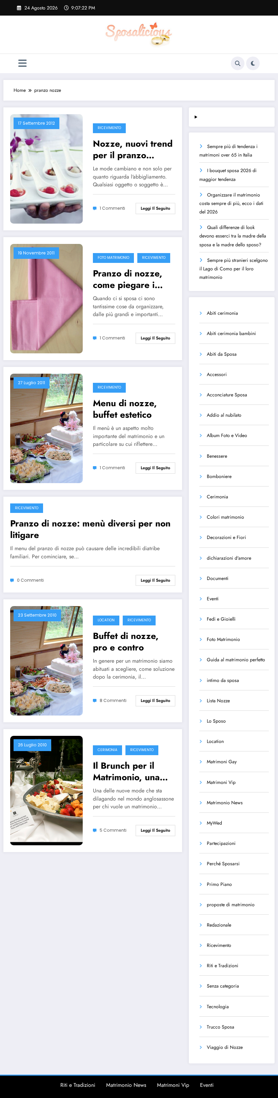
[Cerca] (237, 63)
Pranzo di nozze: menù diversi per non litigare (90, 529)
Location (106, 620)
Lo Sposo (216, 721)
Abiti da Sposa (222, 354)
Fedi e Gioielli (221, 619)
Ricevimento (109, 127)
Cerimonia (107, 749)
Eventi (213, 598)
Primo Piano (219, 884)
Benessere (217, 456)
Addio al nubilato (224, 415)
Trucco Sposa (220, 1026)
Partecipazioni (221, 843)
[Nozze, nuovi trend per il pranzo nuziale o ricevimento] (46, 168)
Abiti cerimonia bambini (231, 333)
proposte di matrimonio (231, 904)
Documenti (218, 578)
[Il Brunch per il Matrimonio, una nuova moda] (46, 790)
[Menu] (22, 63)
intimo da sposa (223, 680)
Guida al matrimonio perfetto (236, 659)
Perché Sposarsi (223, 863)
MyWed (214, 823)
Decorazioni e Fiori (226, 537)
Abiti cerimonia (222, 313)
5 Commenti (113, 830)
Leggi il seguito (155, 208)
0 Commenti (30, 580)
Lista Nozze (218, 700)
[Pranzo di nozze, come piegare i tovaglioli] (46, 297)
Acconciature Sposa (227, 394)
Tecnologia (218, 1006)
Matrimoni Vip (221, 782)
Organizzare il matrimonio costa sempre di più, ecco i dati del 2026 (231, 203)
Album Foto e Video (227, 435)
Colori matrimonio (225, 517)
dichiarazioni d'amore (229, 558)
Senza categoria (223, 985)
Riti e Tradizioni (222, 965)
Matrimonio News (225, 802)
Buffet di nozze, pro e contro (126, 641)
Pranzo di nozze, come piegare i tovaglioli (127, 279)
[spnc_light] (253, 63)
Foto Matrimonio (113, 257)
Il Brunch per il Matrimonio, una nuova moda (126, 771)
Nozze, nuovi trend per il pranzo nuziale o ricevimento (133, 149)
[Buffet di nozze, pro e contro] (46, 660)
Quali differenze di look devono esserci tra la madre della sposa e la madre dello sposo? (232, 236)
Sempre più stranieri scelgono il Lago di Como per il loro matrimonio (233, 269)
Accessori (217, 374)
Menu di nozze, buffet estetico (125, 408)
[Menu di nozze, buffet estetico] (46, 427)
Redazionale (219, 924)
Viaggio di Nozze (225, 1047)
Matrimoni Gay (222, 761)
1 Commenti (112, 208)
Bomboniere (219, 476)
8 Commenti (113, 700)
